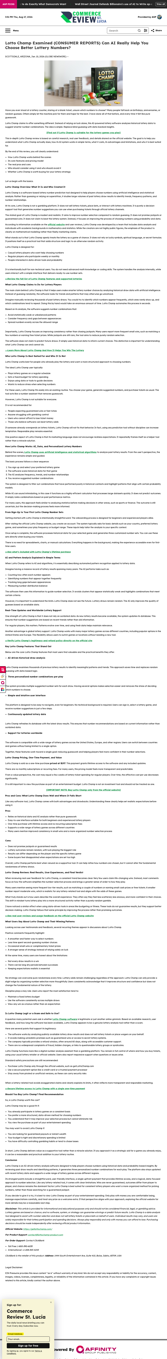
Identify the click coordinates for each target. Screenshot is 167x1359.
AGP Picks (8, 4)
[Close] (51, 1302)
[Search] (139, 31)
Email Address (15, 1334)
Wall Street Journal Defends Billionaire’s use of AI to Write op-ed (114, 4)
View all (161, 4)
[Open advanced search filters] (145, 31)
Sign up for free (28, 1345)
